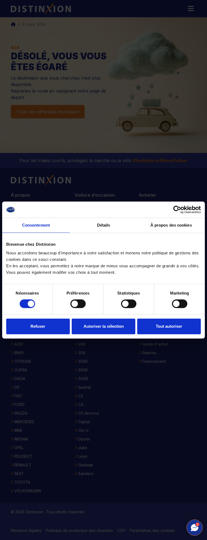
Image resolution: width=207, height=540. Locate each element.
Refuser (37, 326)
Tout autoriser (169, 326)
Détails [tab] (103, 225)
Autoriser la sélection (104, 326)
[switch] (78, 303)
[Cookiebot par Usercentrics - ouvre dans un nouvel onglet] (177, 210)
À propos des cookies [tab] (171, 225)
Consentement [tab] (36, 225)
